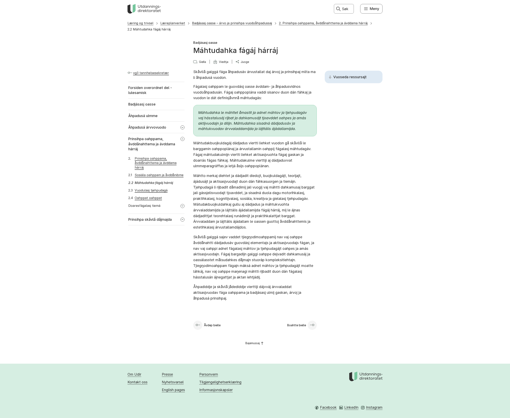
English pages (173, 390)
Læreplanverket (172, 23)
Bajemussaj (252, 343)
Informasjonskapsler (216, 390)
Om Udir (134, 374)
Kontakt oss (137, 382)
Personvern (208, 374)
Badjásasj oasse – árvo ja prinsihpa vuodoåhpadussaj (232, 23)
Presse (167, 374)
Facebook (328, 407)
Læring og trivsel (140, 23)
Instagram (374, 407)
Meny (374, 9)
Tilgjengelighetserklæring (220, 382)
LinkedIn (351, 407)
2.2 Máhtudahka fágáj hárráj (149, 29)
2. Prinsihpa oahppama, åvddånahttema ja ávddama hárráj (323, 23)
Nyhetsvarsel (173, 382)
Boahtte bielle (296, 325)
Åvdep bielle (212, 325)
